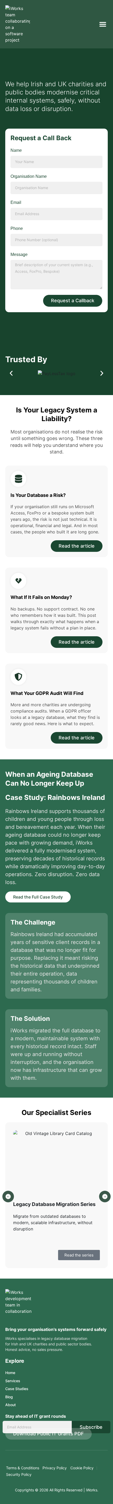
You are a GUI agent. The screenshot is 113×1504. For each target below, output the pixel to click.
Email (16, 202)
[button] (102, 24)
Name (16, 150)
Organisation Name (29, 176)
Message (19, 254)
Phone (17, 228)
